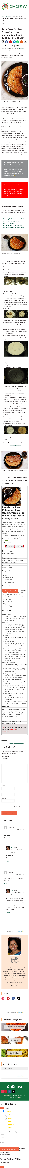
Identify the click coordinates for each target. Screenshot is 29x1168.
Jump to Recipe (10, 45)
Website (3, 798)
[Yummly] (21, 41)
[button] (2, 540)
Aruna (12, 847)
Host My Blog (17, 1097)
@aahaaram (12, 729)
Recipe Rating (5, 756)
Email (3, 792)
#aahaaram (5, 731)
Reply (5, 841)
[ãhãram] (14, 9)
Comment (4, 762)
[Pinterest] (10, 41)
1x (5, 591)
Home (2, 16)
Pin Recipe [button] (20, 546)
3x (16, 591)
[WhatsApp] (17, 41)
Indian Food (9, 16)
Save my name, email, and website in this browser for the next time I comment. (12, 808)
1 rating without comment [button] (17, 743)
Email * (2, 1143)
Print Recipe (21, 45)
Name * (2, 1137)
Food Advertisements (11, 931)
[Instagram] (2, 998)
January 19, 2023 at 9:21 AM (16, 874)
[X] (2, 41)
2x (10, 591)
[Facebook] (6, 41)
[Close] (2, 1108)
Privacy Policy (7, 1095)
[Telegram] (14, 41)
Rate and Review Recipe (10, 1149)
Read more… (14, 985)
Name (3, 785)
